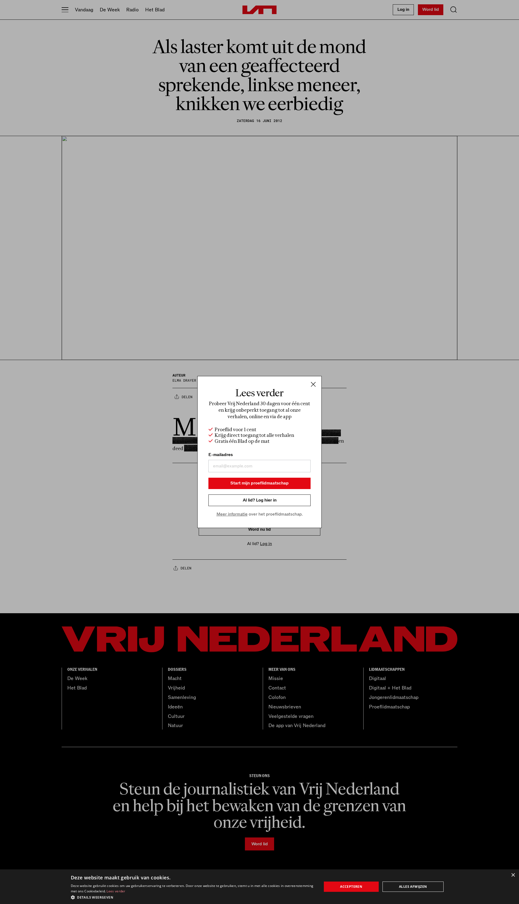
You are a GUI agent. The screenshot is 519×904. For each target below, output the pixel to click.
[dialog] (259, 886)
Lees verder (116, 891)
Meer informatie (232, 514)
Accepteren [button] (351, 886)
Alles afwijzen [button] (413, 886)
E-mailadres (220, 454)
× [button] (513, 875)
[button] (192, 897)
